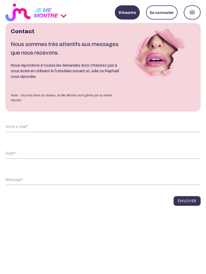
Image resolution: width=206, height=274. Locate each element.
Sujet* (11, 153)
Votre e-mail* (17, 127)
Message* (14, 180)
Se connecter (161, 12)
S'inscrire (127, 12)
